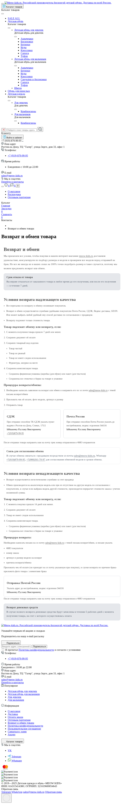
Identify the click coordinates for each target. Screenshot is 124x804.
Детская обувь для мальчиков (30, 59)
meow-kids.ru (86, 256)
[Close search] (3, 130)
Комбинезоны (28, 111)
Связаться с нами (17, 731)
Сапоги (25, 53)
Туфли (24, 56)
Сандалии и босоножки (34, 79)
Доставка (13, 714)
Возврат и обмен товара (21, 722)
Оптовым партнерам (19, 197)
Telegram (16, 756)
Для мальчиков (22, 114)
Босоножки (27, 41)
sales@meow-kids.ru (12, 175)
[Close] (2, 13)
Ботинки (25, 44)
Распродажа (14, 194)
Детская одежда (16, 94)
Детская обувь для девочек (28, 30)
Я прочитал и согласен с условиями (43, 649)
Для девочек (21, 102)
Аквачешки (27, 38)
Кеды (23, 47)
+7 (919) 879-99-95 (18, 155)
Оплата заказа (15, 717)
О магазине (14, 191)
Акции (11, 734)
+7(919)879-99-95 (15, 433)
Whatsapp (17, 760)
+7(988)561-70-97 (35, 459)
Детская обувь (15, 21)
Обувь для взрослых (19, 91)
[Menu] (2, 3)
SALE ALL (14, 18)
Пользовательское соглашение (24, 728)
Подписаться (39, 646)
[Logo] (58, 2)
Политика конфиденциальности (36, 649)
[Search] (40, 129)
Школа (18, 88)
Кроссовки (27, 50)
